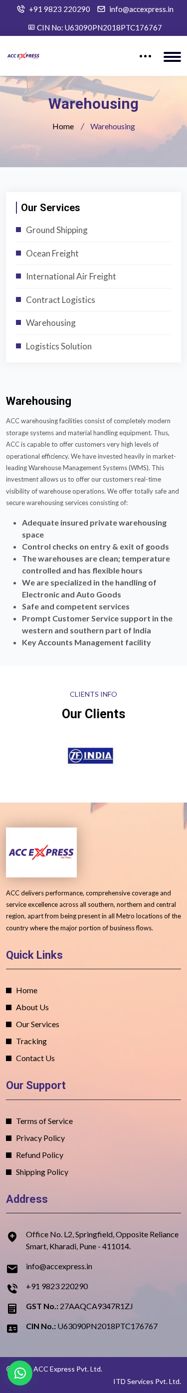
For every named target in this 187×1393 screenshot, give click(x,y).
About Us (32, 1007)
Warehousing (51, 322)
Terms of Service (44, 1120)
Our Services (37, 1024)
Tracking (31, 1041)
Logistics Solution (59, 346)
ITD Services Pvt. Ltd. (147, 1381)
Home (63, 126)
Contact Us (35, 1058)
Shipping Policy (42, 1171)
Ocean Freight (52, 253)
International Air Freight (71, 276)
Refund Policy (39, 1154)
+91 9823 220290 (59, 9)
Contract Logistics (60, 299)
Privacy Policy (40, 1137)
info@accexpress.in (141, 9)
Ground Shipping (57, 230)
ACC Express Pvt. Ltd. (67, 1369)
